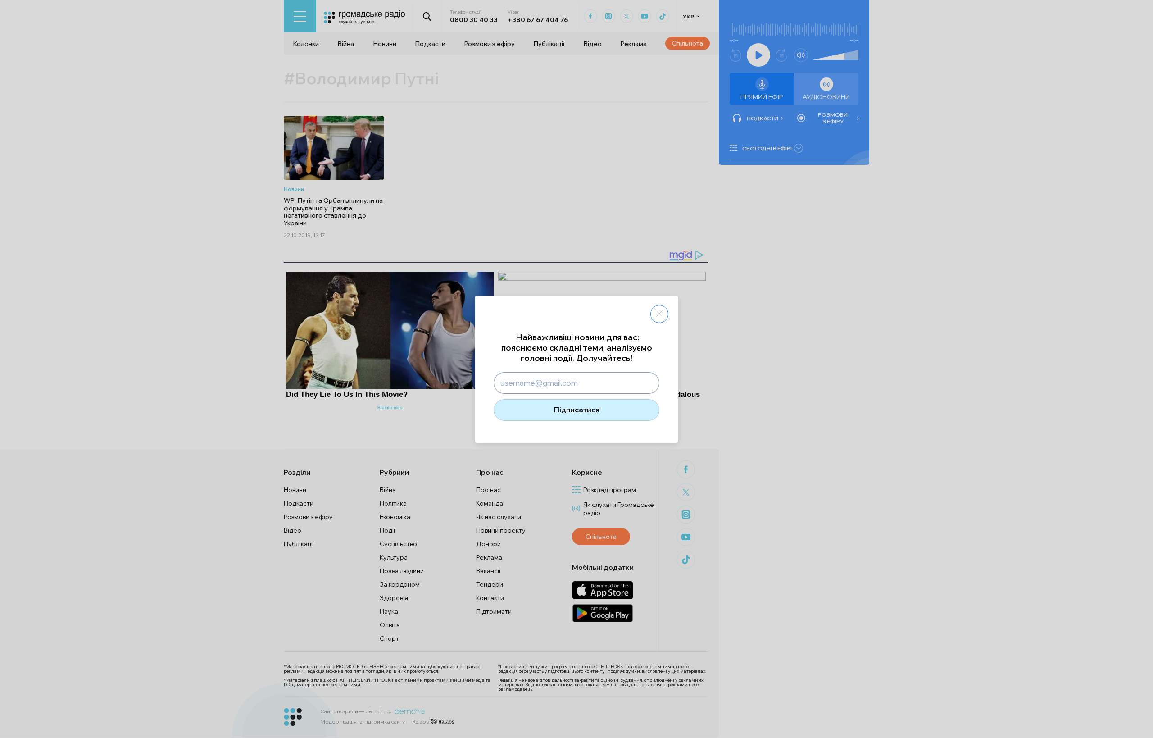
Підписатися (576, 409)
